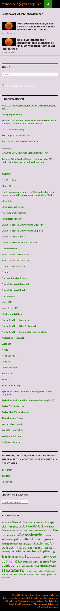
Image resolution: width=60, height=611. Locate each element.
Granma (6, 272)
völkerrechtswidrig (37, 574)
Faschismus (41, 543)
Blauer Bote (8, 186)
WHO (50, 574)
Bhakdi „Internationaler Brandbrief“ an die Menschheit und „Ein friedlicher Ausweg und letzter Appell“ (28, 44)
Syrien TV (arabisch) (13, 406)
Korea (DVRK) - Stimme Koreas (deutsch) (25, 331)
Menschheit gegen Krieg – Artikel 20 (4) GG (23, 4)
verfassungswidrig (35, 571)
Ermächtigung (42, 539)
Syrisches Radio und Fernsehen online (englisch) (28, 400)
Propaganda (27, 566)
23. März (6, 522)
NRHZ (5, 349)
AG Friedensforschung (14, 212)
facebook (30, 544)
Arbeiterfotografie (12, 218)
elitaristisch (23, 539)
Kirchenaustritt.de (12, 314)
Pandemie (44, 561)
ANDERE (6, 174)
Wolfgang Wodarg (12, 114)
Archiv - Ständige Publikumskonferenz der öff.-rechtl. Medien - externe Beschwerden (27, 161)
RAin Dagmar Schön (12, 430)
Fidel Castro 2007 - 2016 (15, 260)
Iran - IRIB (7, 302)
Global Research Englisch (15, 290)
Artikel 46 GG (32, 526)
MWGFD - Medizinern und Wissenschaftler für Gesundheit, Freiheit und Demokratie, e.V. (30, 122)
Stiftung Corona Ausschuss (17, 135)
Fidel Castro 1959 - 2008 (15, 254)
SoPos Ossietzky (11, 385)
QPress (6, 361)
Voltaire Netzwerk (12, 424)
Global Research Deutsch (16, 284)
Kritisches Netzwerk (13, 337)
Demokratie (30, 534)
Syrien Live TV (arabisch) (15, 412)
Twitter (6, 475)
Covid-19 (13, 535)
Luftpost (6, 343)
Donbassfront (9, 248)
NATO (34, 561)
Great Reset (32, 547)
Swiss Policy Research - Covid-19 (20, 141)
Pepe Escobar (9, 355)
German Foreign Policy (14, 278)
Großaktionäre (48, 548)
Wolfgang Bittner (11, 436)
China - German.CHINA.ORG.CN (19, 242)
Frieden (20, 548)
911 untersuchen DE (13, 206)
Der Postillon (9, 180)
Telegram (7, 469)
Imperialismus (31, 551)
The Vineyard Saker (12, 418)
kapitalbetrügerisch (35, 557)
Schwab (51, 565)
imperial (16, 551)
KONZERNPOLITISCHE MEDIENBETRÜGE (25, 153)
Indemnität (14, 556)
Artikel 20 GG (15, 527)
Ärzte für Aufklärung (13, 129)
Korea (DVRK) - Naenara (15, 319)
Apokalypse (33, 522)
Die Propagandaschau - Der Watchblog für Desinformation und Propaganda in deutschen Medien (29, 193)
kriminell (27, 562)
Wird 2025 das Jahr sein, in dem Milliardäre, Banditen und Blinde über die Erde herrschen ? (36, 26)
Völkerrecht (19, 574)
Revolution (40, 565)
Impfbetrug (47, 551)
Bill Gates (48, 530)
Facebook (7, 481)
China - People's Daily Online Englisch (22, 230)
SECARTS (7, 373)
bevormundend (36, 530)
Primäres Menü (56, 4)
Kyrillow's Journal (11, 442)
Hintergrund (9, 296)
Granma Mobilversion (14, 266)
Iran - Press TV (10, 308)
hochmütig (6, 551)
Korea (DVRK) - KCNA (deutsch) (19, 325)
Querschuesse (9, 367)
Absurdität (18, 522)
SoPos (5, 379)
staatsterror (14, 570)
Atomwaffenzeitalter (17, 530)
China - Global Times (13, 236)
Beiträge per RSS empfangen (20, 85)
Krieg (18, 561)
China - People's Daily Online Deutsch (22, 224)
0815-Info (7, 200)
